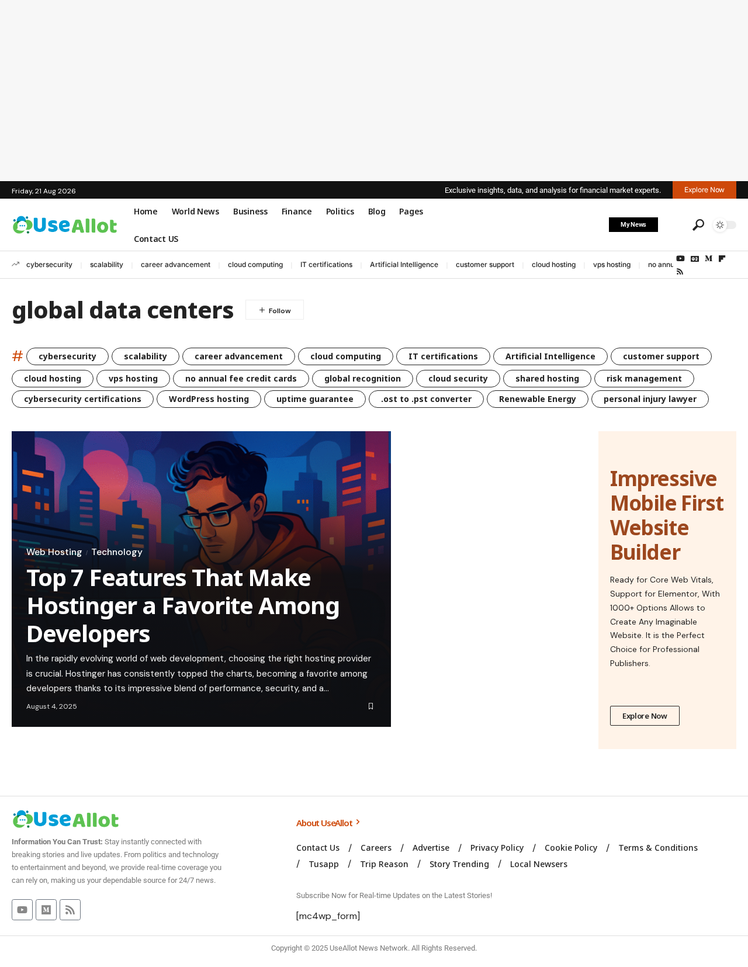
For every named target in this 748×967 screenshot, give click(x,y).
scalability (106, 264)
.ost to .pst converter (426, 398)
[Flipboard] (722, 258)
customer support (485, 264)
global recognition (362, 378)
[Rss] (680, 271)
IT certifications (326, 264)
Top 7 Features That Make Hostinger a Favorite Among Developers (183, 605)
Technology (117, 552)
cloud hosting (554, 264)
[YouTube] (680, 258)
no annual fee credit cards (241, 378)
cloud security (458, 378)
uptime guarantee (315, 398)
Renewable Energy (537, 398)
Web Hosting (54, 552)
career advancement (175, 264)
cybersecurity (49, 264)
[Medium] (708, 258)
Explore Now (644, 715)
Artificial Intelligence (404, 264)
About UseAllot (325, 823)
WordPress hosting (209, 398)
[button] (674, 225)
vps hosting (612, 264)
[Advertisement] (374, 90)
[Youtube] (22, 909)
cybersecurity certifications (82, 398)
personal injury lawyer (650, 398)
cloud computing (255, 264)
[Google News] (695, 258)
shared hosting (547, 378)
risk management (644, 378)
